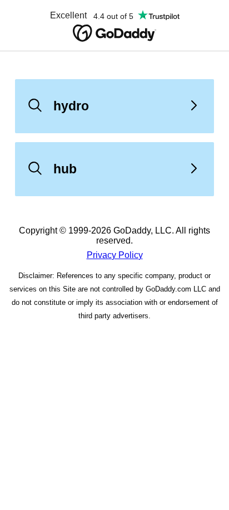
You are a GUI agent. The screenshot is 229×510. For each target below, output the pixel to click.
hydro (71, 106)
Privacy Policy (115, 255)
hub (65, 169)
